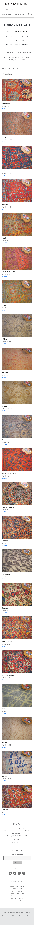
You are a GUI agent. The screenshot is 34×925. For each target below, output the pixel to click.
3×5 (11, 37)
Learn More (17, 840)
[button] (30, 9)
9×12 (17, 41)
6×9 (27, 37)
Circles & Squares (21, 44)
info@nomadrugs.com (17, 836)
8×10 (11, 41)
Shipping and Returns (25, 915)
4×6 (17, 37)
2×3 (6, 37)
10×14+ (24, 41)
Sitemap (14, 915)
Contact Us (17, 843)
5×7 (22, 37)
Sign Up (17, 862)
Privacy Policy (6, 915)
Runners (9, 44)
